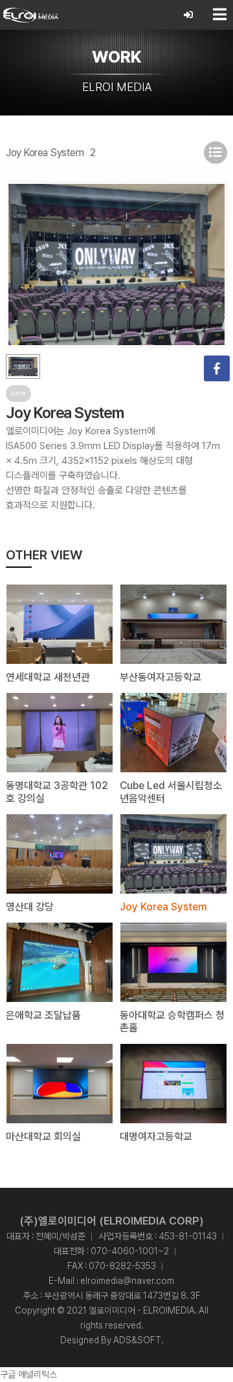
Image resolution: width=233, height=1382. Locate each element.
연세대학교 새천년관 (48, 677)
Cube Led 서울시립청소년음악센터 (171, 791)
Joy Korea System (163, 907)
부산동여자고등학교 (160, 677)
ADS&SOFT (137, 1340)
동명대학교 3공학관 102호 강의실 (57, 791)
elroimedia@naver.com (127, 1281)
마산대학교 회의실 (43, 1136)
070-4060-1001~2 (130, 1251)
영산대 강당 (30, 907)
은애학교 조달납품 (43, 1015)
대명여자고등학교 (156, 1136)
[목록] (215, 152)
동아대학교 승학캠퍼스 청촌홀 (172, 1021)
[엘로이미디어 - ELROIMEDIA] (30, 15)
